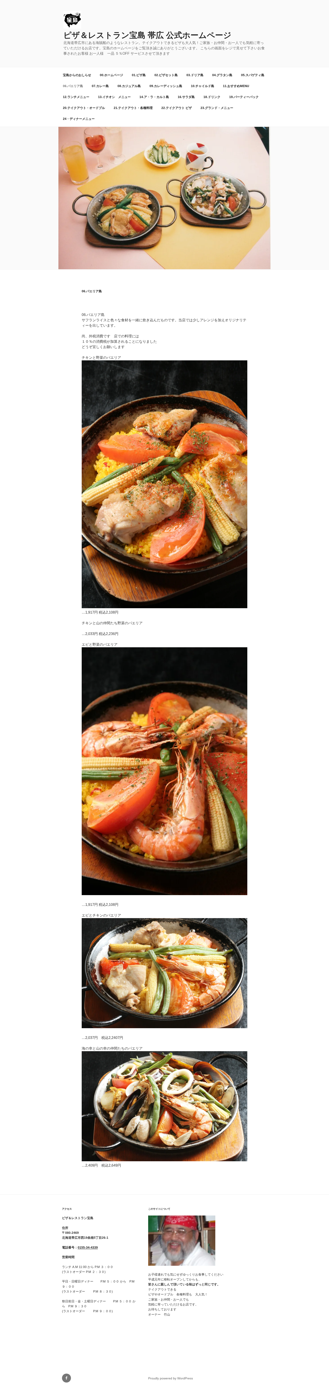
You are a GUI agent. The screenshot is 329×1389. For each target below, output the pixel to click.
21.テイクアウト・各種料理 (133, 108)
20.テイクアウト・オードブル (84, 108)
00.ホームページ (111, 75)
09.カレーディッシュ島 (166, 86)
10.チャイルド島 (202, 86)
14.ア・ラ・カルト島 (154, 97)
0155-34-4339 (88, 1247)
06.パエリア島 (73, 86)
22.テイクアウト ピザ (176, 108)
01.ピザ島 (139, 75)
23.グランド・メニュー (217, 108)
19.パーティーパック (244, 97)
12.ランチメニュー (76, 97)
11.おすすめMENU (236, 86)
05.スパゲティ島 (252, 75)
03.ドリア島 (194, 75)
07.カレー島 (100, 86)
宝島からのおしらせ (77, 75)
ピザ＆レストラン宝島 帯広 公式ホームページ (147, 35)
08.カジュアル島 (129, 86)
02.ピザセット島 (166, 75)
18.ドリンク (211, 97)
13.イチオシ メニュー (114, 97)
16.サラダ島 (186, 97)
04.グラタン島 (222, 75)
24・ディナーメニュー (79, 119)
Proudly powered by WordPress (170, 1378)
